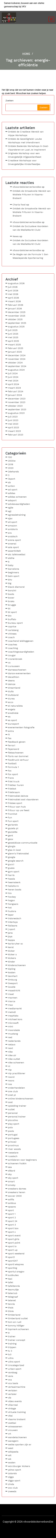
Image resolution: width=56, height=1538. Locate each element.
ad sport (12, 489)
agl (9, 511)
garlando (13, 824)
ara (10, 532)
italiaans (12, 925)
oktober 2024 (15, 362)
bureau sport (15, 623)
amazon (12, 525)
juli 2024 (13, 373)
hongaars (13, 904)
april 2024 (13, 384)
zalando (12, 1473)
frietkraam (14, 792)
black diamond (16, 587)
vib (9, 1397)
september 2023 (17, 409)
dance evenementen (19, 673)
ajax (10, 518)
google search (15, 860)
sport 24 (12, 1221)
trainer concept (16, 1340)
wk (9, 1459)
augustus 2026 (16, 283)
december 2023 (16, 398)
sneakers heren (16, 1192)
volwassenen (15, 1426)
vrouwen (13, 1430)
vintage (12, 1408)
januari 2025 (15, 351)
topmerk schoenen (18, 1329)
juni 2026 (13, 290)
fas (9, 738)
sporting (12, 1268)
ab (9, 482)
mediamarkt (15, 1008)
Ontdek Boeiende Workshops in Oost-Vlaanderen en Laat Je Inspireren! (28, 148)
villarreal (13, 1405)
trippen (12, 1347)
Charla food (19, 204)
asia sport (13, 547)
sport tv (12, 1246)
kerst (11, 947)
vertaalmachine (16, 1386)
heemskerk (14, 882)
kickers (12, 958)
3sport (11, 478)
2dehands (13, 471)
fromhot (12, 814)
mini (10, 1026)
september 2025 (17, 323)
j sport (11, 929)
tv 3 (10, 1350)
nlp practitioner (16, 1073)
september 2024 (17, 366)
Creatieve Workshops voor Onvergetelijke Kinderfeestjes (24, 162)
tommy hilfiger (16, 1325)
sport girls (13, 1239)
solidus (12, 1203)
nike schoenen (16, 1062)
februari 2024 (15, 391)
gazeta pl (13, 828)
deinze (11, 684)
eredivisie (13, 713)
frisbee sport (15, 803)
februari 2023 (15, 434)
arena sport (14, 540)
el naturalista (15, 705)
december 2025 (16, 312)
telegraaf (13, 1296)
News (16, 236)
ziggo (11, 1477)
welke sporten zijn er (19, 1444)
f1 (9, 734)
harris (11, 875)
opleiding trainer (17, 1105)
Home (26, 53)
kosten (11, 972)
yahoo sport (14, 1469)
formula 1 (13, 767)
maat (11, 994)
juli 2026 (13, 287)
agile (10, 507)
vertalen (12, 1390)
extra (11, 731)
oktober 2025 (15, 319)
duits (11, 691)
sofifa (11, 1199)
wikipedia (13, 1451)
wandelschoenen (17, 1437)
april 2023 (13, 427)
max (10, 1005)
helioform (13, 886)
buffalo (12, 619)
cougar (12, 655)
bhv (10, 579)
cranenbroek (15, 659)
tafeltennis (14, 1286)
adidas (11, 493)
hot (10, 907)
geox (10, 839)
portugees (13, 1138)
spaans (12, 1206)
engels (11, 709)
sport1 (11, 1257)
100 (10, 457)
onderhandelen (16, 1087)
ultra (10, 1358)
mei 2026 (13, 294)
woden (11, 1462)
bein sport (13, 576)
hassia (11, 878)
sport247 (13, 1260)
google (11, 857)
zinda (11, 1484)
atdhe (11, 558)
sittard (11, 1170)
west (10, 1448)
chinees (12, 633)
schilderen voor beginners (22, 1159)
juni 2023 (13, 420)
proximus (13, 1145)
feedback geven (16, 741)
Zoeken (9, 100)
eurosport (13, 723)
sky (10, 1174)
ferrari (11, 745)
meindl (12, 1012)
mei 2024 (13, 380)
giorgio (11, 846)
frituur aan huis (17, 806)
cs (9, 662)
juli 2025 (13, 330)
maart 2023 (14, 431)
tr (9, 1332)
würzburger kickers (19, 1466)
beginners (13, 572)
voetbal (12, 1423)
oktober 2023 (15, 405)
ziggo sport (14, 1480)
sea (10, 1167)
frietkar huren (16, 785)
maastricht (14, 990)
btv (9, 615)
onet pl (12, 1095)
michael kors (15, 1019)
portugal (13, 1134)
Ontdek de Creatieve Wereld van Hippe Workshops (26, 133)
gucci (11, 864)
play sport (13, 1123)
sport (11, 1210)
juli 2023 (13, 416)
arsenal (12, 543)
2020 (10, 468)
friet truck (13, 781)
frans (11, 777)
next (10, 1048)
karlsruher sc (15, 943)
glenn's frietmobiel (18, 853)
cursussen (14, 666)
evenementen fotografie (21, 727)
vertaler (12, 1394)
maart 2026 (14, 301)
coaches (12, 644)
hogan (11, 900)
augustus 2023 (16, 413)
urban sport (14, 1368)
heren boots (14, 889)
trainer (12, 1336)
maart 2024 (14, 387)
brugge (12, 605)
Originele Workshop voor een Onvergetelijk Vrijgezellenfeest (24, 155)
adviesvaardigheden (19, 504)
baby (10, 565)
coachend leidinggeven (20, 641)
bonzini (12, 590)
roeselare (13, 1152)
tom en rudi (14, 1322)
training (12, 1343)
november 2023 (16, 402)
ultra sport (14, 1361)
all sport (12, 522)
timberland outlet (18, 1318)
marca (11, 1001)
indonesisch (14, 918)
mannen (12, 997)
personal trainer (17, 1116)
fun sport (13, 821)
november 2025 (16, 315)
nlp (10, 1069)
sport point (14, 1242)
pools (11, 1131)
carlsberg (13, 630)
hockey (12, 896)
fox (9, 770)
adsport (12, 500)
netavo (11, 1044)
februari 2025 (15, 348)
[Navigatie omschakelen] (51, 19)
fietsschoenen (15, 752)
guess (11, 868)
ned (10, 1037)
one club (13, 1091)
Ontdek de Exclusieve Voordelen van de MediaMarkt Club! (30, 228)
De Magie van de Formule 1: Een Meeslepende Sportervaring (30, 256)
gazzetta (12, 832)
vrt (9, 1433)
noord (11, 1077)
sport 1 (12, 1214)
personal (13, 1113)
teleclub (12, 1293)
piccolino (13, 1120)
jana (10, 932)
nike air (12, 1055)
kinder (11, 961)
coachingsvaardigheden (21, 651)
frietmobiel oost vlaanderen (23, 799)
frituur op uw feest (18, 810)
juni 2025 (13, 333)
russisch (12, 1156)
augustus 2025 (16, 326)
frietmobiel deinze (18, 796)
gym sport (13, 871)
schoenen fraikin (17, 1163)
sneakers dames (17, 1188)
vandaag (12, 1372)
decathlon (13, 677)
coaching (13, 648)
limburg (12, 979)
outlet (11, 1109)
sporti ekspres (16, 1264)
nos (10, 1084)
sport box (13, 1228)
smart (11, 1181)
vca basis (13, 1383)
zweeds (12, 1491)
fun (10, 817)
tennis (11, 1304)
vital (10, 1415)
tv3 (9, 1354)
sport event (14, 1235)
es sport (12, 720)
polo (10, 1127)
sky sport (13, 1177)
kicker (11, 950)
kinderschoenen (17, 965)
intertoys (13, 922)
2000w (12, 460)
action (11, 486)
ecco (10, 702)
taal (10, 1278)
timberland (14, 1314)
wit (9, 1455)
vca (10, 1379)
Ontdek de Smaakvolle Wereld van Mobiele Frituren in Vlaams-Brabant (32, 194)
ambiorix (13, 529)
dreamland (14, 687)
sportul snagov (16, 1271)
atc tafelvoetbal (16, 554)
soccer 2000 (15, 1196)
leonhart (12, 976)
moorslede (14, 1030)
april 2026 (13, 297)
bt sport (12, 612)
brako (11, 601)
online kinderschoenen (20, 1098)
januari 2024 (15, 395)
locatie (11, 987)
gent (10, 835)
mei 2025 (13, 337)
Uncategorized (16, 1365)
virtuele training (17, 1412)
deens (11, 680)
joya (10, 936)
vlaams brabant (16, 1419)
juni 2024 (13, 377)
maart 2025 (14, 344)
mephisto (13, 1015)
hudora (12, 911)
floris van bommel (18, 756)
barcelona (13, 568)
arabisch (13, 536)
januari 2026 (15, 308)
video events (15, 1401)
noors (11, 1080)
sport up (13, 1250)
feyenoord (13, 749)
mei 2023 (13, 423)
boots (11, 594)
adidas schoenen (17, 496)
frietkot (12, 788)
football (12, 763)
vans (10, 1376)
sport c (12, 1232)
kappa (11, 940)
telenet (12, 1300)
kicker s (12, 954)
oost (10, 1102)
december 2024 (17, 355)
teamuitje (13, 1289)
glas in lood (14, 850)
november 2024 (16, 359)
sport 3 (12, 1224)
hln (10, 893)
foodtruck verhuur (18, 759)
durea (11, 698)
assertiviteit (14, 550)
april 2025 (13, 341)
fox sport (13, 774)
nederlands (14, 1041)
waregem (13, 1441)
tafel (10, 1282)
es (9, 716)
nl (9, 1066)
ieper (11, 914)
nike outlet (14, 1059)
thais (10, 1307)
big (9, 583)
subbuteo (13, 1275)
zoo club (13, 1487)
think (11, 1311)
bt (9, 608)
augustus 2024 (16, 369)
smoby (11, 1185)
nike (10, 1051)
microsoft (13, 1023)
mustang (13, 1033)
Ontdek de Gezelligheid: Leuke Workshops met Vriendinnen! (25, 141)
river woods (14, 1149)
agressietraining (17, 514)
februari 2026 (15, 305)
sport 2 (12, 1217)
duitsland (13, 695)
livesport (13, 983)
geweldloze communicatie (22, 842)
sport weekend (16, 1253)
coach (11, 637)
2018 (10, 464)
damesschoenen (17, 669)
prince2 (12, 1141)
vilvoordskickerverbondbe (27, 187)
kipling (11, 968)
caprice (12, 626)
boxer (11, 597)
